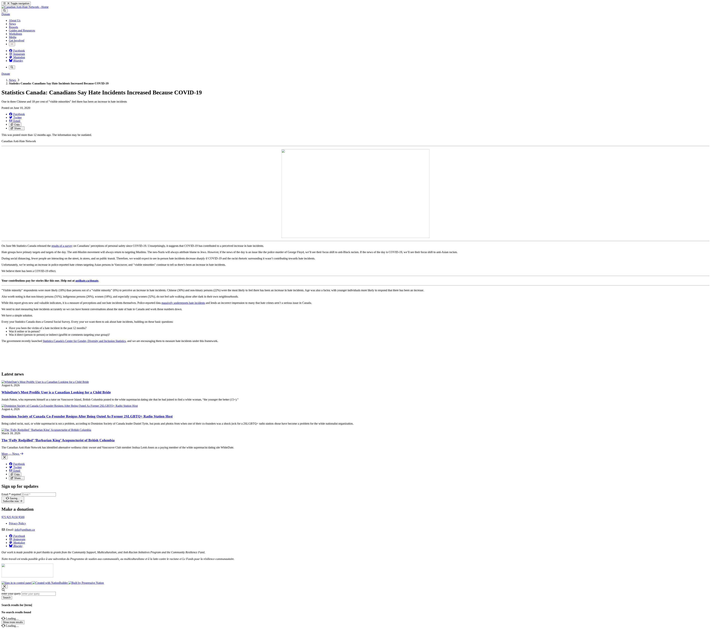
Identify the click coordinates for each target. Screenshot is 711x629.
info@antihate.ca (25, 529)
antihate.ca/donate (86, 280)
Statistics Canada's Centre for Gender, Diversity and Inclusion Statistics (84, 341)
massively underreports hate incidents (183, 302)
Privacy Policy (17, 523)
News (12, 80)
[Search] (4, 11)
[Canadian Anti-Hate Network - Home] (25, 7)
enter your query (11, 593)
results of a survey (62, 245)
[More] (12, 44)
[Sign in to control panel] (16, 582)
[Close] (4, 457)
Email (11, 494)
